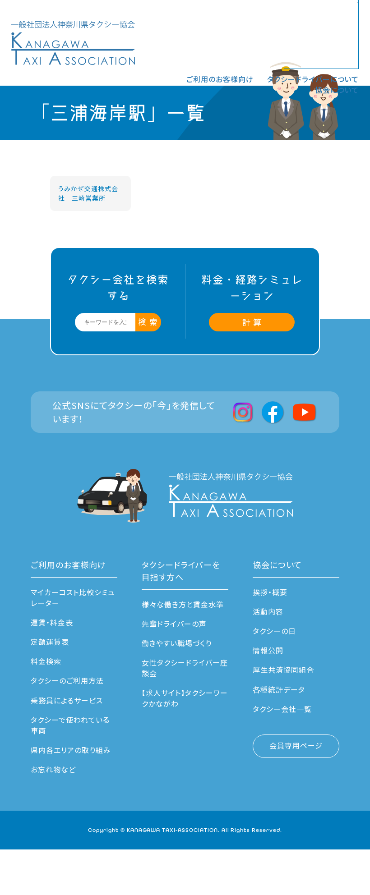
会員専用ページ (296, 745)
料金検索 (46, 661)
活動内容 (268, 611)
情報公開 (268, 650)
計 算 (252, 322)
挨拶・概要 (270, 592)
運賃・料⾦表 (52, 622)
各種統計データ (279, 689)
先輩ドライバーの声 (174, 623)
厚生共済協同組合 (283, 669)
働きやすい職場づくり (177, 643)
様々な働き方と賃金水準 (183, 604)
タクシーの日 (274, 630)
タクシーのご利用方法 (67, 680)
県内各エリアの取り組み (71, 749)
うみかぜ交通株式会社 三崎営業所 (88, 193)
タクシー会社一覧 (282, 708)
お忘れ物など (53, 769)
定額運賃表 (50, 641)
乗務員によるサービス (67, 700)
